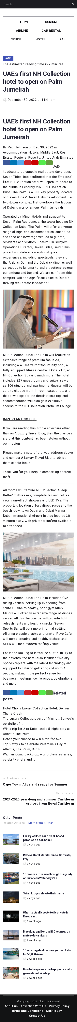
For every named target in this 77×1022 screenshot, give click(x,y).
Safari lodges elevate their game (43, 893)
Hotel (8, 58)
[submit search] (73, 4)
